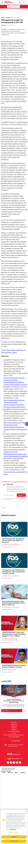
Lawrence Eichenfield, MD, (10, 638)
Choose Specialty (12, 6)
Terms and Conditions (14, 731)
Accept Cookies (14, 841)
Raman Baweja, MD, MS (10, 669)
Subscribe (20, 495)
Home (3, 772)
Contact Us (14, 726)
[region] (14, 826)
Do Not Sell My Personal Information (14, 735)
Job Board (14, 729)
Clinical (3, 507)
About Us (14, 722)
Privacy (14, 733)
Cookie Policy (13, 829)
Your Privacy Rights (14, 737)
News (16, 772)
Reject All (14, 837)
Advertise (14, 724)
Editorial (14, 728)
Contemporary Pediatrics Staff (10, 640)
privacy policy (8, 499)
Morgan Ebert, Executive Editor (11, 544)
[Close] (26, 811)
